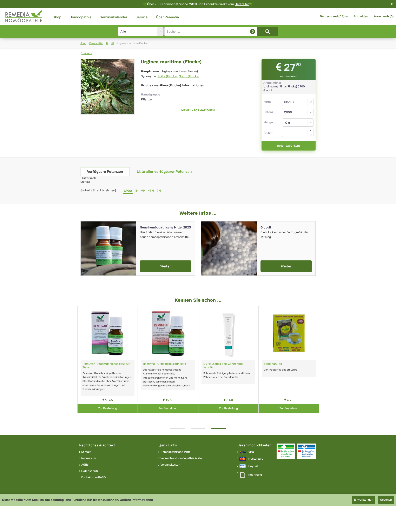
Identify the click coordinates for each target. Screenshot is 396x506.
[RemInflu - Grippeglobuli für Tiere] (168, 333)
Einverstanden (363, 499)
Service (142, 17)
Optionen (386, 499)
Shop (57, 17)
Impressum (88, 458)
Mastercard (255, 458)
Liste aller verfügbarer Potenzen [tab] (164, 171)
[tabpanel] (228, 359)
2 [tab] (198, 428)
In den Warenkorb (288, 145)
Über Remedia (167, 17)
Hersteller (242, 4)
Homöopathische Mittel (175, 452)
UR (112, 43)
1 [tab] (177, 428)
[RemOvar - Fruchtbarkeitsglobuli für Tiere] (107, 333)
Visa (251, 452)
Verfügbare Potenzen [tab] (105, 171)
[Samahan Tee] (289, 333)
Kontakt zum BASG (93, 477)
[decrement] (311, 135)
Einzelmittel (96, 43)
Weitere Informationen (136, 500)
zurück (86, 53)
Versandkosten (170, 464)
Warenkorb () (384, 16)
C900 (128, 191)
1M (137, 191)
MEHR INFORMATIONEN (198, 110)
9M (143, 191)
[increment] (311, 131)
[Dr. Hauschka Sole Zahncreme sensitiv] (228, 333)
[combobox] (298, 112)
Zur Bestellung (107, 408)
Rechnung (255, 474)
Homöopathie (81, 17)
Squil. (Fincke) (189, 76)
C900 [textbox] (288, 112)
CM (159, 191)
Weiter (165, 266)
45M (151, 191)
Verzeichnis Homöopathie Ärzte (181, 458)
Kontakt (86, 452)
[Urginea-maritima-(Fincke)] (107, 86)
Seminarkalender (113, 17)
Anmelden (361, 16)
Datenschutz (89, 471)
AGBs (84, 464)
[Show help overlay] (252, 31)
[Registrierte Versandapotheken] (286, 451)
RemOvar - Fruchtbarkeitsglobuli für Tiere (106, 365)
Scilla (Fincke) (167, 76)
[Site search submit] (267, 31)
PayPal (253, 466)
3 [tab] (218, 428)
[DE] (24, 16)
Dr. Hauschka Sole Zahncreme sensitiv (223, 365)
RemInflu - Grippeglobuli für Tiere (164, 364)
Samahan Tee (273, 364)
